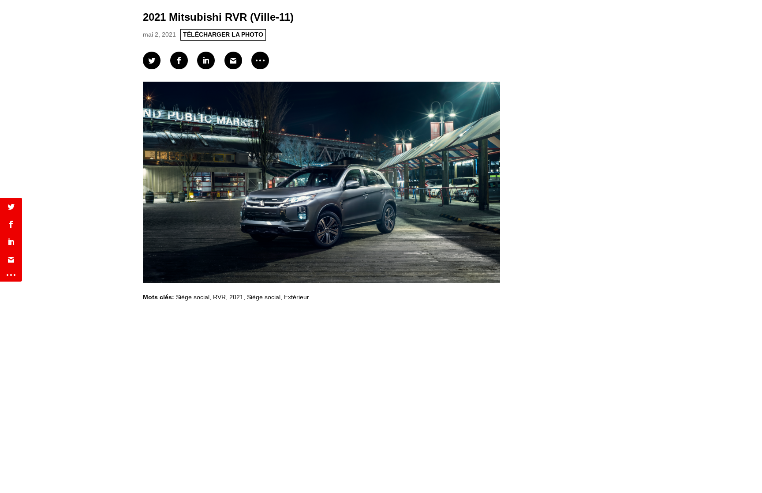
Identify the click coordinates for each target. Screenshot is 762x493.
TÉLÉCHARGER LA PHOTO (223, 34)
